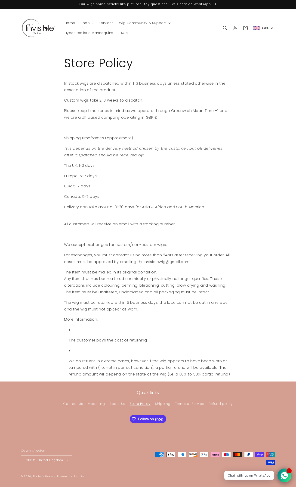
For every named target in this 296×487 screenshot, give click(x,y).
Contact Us (73, 403)
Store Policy (140, 403)
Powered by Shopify (70, 476)
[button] (87, 23)
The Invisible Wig (44, 476)
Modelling (96, 403)
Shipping (162, 403)
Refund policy (221, 403)
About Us (117, 403)
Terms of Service (189, 403)
